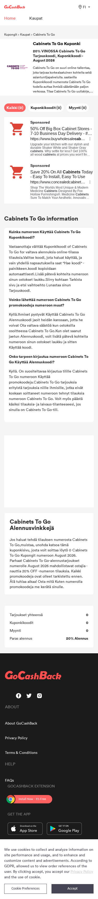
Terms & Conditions (21, 752)
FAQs (9, 780)
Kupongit (10, 34)
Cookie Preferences (25, 889)
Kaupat (25, 34)
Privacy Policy (16, 737)
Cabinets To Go (44, 34)
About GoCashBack (21, 723)
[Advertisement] (49, 471)
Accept (72, 889)
